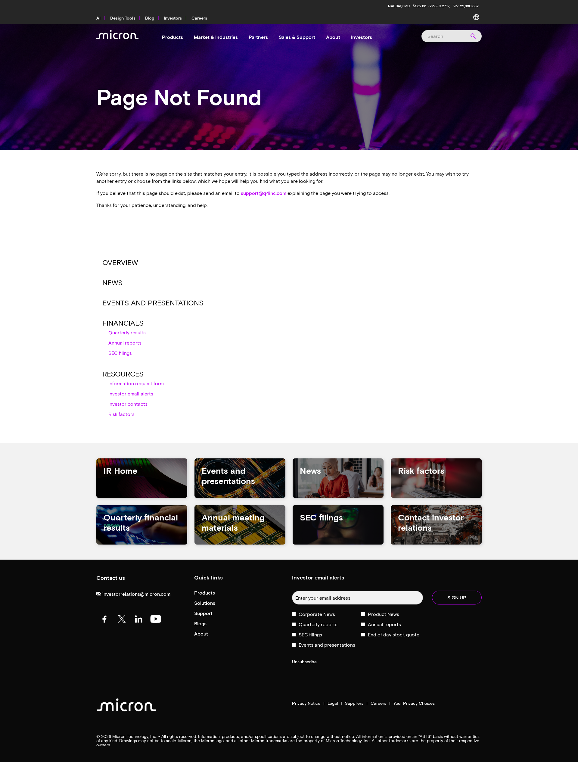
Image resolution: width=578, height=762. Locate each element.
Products (212, 592)
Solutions (213, 603)
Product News (383, 614)
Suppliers (354, 703)
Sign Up (456, 597)
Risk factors (121, 414)
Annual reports (124, 342)
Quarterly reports (318, 624)
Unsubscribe (304, 661)
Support (211, 613)
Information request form (136, 383)
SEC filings (120, 353)
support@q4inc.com (263, 193)
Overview (120, 262)
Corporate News (317, 614)
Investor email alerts (130, 393)
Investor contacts (128, 404)
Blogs (208, 623)
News (112, 282)
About (209, 633)
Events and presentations (153, 302)
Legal (333, 703)
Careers (378, 703)
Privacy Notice (306, 703)
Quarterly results (127, 332)
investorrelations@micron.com (135, 594)
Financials (123, 322)
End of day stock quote (393, 634)
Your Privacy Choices (414, 703)
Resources (123, 373)
